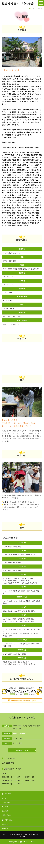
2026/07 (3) (18, 777)
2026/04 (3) (18, 780)
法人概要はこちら (22, 750)
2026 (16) (6, 774)
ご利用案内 (6, 802)
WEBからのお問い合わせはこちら (23, 700)
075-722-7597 (20, 733)
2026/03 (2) (30, 780)
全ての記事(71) (8, 763)
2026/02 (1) (7, 784)
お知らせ (5, 824)
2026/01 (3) (18, 784)
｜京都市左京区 (18, 3)
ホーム (31, 8)
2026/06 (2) (30, 777)
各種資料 (5, 828)
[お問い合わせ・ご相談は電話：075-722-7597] (22, 695)
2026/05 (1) (7, 780)
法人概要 (5, 811)
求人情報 (5, 806)
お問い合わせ (7, 815)
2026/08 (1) (7, 777)
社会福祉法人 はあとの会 (23, 834)
